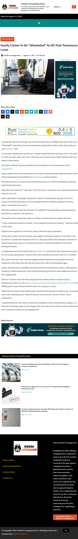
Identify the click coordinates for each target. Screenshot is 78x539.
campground (6, 169)
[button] (39, 23)
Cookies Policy (9, 472)
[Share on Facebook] (3, 112)
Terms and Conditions (12, 466)
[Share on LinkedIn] (17, 112)
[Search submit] (74, 6)
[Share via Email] (27, 112)
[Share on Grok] (3, 116)
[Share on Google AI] (46, 112)
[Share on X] (12, 112)
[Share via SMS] (31, 112)
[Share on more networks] (8, 116)
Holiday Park (41, 251)
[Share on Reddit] (22, 112)
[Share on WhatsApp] (36, 112)
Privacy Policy (8, 460)
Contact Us (7, 478)
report (11, 149)
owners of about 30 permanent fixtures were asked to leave (50, 283)
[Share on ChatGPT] (41, 112)
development (37, 177)
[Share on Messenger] (8, 112)
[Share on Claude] (50, 112)
